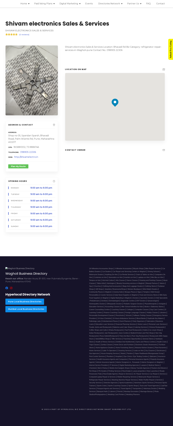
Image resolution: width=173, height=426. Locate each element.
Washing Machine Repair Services (125, 380)
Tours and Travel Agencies (150, 386)
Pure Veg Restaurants (140, 336)
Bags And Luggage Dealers (133, 286)
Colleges (130, 310)
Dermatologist (114, 301)
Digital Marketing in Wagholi (120, 298)
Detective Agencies (111, 383)
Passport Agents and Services (108, 388)
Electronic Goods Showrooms (146, 345)
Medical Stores (154, 365)
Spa (91, 286)
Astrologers (111, 283)
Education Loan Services (104, 324)
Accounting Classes (112, 307)
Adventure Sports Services (144, 383)
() (24, 34)
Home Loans (142, 324)
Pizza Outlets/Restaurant (109, 336)
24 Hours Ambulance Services (124, 318)
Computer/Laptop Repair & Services (102, 377)
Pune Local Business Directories (24, 301)
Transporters (137, 388)
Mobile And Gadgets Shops (119, 368)
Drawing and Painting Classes (150, 280)
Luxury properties (139, 371)
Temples (146, 292)
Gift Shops (100, 289)
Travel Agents (126, 388)
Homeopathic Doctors (97, 304)
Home (23, 3)
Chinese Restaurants (157, 327)
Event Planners (125, 321)
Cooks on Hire (138, 351)
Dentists (104, 301)
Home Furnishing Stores (125, 348)
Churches (97, 286)
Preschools (120, 315)
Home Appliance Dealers (105, 348)
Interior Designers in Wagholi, (152, 362)
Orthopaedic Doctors (114, 304)
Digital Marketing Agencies (129, 365)
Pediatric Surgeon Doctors (133, 304)
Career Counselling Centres (99, 310)
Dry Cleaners (150, 351)
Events (89, 3)
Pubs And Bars (125, 336)
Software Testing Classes (142, 315)
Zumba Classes (107, 345)
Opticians (153, 356)
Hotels (145, 330)
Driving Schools (154, 271)
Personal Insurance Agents (139, 359)
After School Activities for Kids (132, 307)
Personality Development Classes (101, 315)
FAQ (148, 3)
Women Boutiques (135, 289)
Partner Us (133, 3)
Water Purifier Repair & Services (151, 380)
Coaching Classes (118, 310)
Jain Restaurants (111, 333)
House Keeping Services (110, 353)
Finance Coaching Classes (114, 313)
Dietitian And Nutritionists (125, 342)
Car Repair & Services (158, 374)
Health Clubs (162, 342)
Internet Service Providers (99, 365)
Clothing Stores (151, 286)
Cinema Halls (118, 292)
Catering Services (141, 327)
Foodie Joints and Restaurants (100, 327)
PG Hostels (102, 371)
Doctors (136, 298)
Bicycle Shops (138, 269)
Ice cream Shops (155, 330)
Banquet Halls (102, 391)
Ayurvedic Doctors (147, 298)
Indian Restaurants (96, 333)
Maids (123, 353)
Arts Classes (120, 280)
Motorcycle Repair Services (148, 377)
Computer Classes (142, 310)
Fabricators (150, 321)
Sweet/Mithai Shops (102, 339)
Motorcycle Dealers (96, 274)
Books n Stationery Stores (154, 307)
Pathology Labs (95, 321)
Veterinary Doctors (150, 388)
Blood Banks (141, 318)
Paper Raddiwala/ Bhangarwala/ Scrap (149, 353)
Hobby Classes (152, 313)
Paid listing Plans (43, 3)
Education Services (96, 307)
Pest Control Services (97, 356)
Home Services (95, 351)
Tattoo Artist (101, 283)
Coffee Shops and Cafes (98, 330)
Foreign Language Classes (135, 313)
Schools (129, 315)
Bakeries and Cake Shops (123, 327)
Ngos (140, 292)
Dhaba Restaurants (116, 330)
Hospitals (119, 356)
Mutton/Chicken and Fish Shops (142, 333)
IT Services (114, 365)
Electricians (161, 351)
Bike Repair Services (153, 269)
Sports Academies (126, 383)
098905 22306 (28, 152)
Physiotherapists (150, 304)
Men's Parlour (103, 368)
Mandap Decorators (131, 391)
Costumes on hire (100, 277)
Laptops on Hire (144, 277)
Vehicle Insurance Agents (105, 362)
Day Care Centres (157, 310)
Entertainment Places (110, 321)
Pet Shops (93, 371)
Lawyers (144, 365)
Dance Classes (132, 280)
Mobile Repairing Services (127, 377)
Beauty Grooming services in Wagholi (130, 283)
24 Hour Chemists (105, 318)
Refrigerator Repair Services (100, 380)
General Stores (148, 339)
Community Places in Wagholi (100, 292)
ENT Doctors (141, 301)
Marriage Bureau (146, 391)
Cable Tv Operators (109, 351)
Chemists (93, 368)
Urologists (162, 304)
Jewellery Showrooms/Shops (116, 289)
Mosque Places (130, 292)
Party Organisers (138, 321)
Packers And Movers (159, 368)
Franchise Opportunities (132, 339)
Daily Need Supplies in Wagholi (126, 295)
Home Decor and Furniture (124, 345)
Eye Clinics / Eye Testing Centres (136, 356)
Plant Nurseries (161, 348)
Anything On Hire (111, 274)
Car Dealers (107, 271)
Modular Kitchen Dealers (144, 348)
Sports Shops (133, 386)
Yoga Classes (94, 345)
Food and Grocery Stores (148, 295)
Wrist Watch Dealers (150, 289)
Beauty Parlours (152, 283)
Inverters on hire (130, 277)
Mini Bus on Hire (157, 277)
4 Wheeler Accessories (123, 269)
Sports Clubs (102, 386)
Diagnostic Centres (128, 301)
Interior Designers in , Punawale (128, 362)
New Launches (152, 371)
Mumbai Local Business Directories (26, 309)
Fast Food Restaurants (133, 330)
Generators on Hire (116, 277)
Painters (130, 353)
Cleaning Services (125, 351)
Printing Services (114, 371)
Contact (160, 3)
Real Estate (126, 371)
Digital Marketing (68, 3)
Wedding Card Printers (116, 394)
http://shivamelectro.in (26, 157)
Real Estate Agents (110, 374)
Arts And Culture (108, 280)
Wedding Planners (133, 394)
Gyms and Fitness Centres (146, 342)
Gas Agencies (94, 353)
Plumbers (110, 356)
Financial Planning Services (125, 324)
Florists (120, 391)
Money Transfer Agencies (140, 368)
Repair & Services (125, 374)
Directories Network (109, 3)
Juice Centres (124, 333)
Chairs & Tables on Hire (144, 274)
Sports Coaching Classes (117, 386)
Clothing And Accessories (112, 286)
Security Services (95, 383)
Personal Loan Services (158, 324)
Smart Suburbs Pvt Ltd (117, 409)
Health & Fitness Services (105, 342)
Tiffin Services (117, 339)
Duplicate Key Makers (155, 318)
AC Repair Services (141, 374)
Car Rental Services (126, 274)
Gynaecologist (152, 301)
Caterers (112, 391)
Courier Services (106, 295)
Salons (162, 283)
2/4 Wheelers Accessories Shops (101, 269)
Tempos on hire (95, 280)
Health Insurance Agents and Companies (112, 359)
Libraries (163, 313)
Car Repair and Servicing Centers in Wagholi (129, 271)
